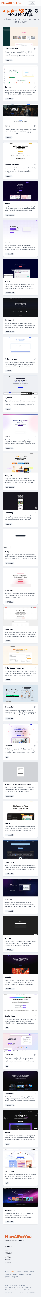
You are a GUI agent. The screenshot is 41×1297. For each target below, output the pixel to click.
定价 (6, 1250)
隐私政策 (8, 1259)
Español (15, 1274)
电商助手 (8, 640)
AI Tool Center (28, 1290)
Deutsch (21, 1274)
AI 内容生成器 (9, 254)
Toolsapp (14, 1285)
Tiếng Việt (14, 1277)
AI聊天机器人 (9, 602)
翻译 (7, 757)
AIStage (27, 1287)
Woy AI (6, 1285)
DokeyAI (18, 1287)
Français (28, 1274)
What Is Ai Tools (9, 1292)
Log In (32, 3)
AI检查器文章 (9, 448)
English (7, 1271)
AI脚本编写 (8, 137)
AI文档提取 (8, 370)
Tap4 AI (23, 1285)
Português (8, 1274)
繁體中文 (20, 1271)
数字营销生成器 (10, 293)
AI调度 (7, 1144)
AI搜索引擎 (8, 524)
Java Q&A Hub (9, 1287)
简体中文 (13, 1271)
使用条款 (8, 1257)
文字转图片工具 (10, 215)
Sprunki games (31, 1292)
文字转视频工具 (10, 988)
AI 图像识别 (9, 60)
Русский (7, 1277)
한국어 (26, 1271)
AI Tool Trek (8, 1290)
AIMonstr (17, 1290)
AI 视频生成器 (9, 796)
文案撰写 (8, 409)
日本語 (32, 1271)
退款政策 (8, 1262)
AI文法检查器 (9, 98)
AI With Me (20, 1292)
